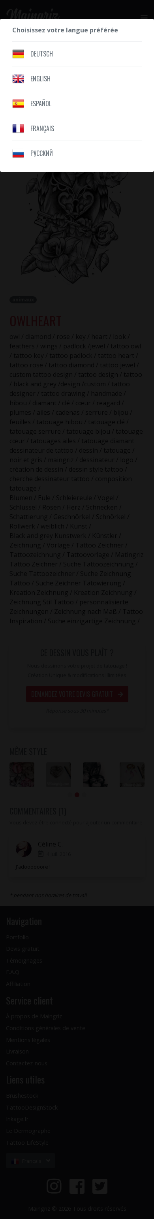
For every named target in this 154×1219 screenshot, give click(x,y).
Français (42, 128)
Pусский (41, 153)
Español (40, 103)
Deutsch (41, 53)
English (40, 78)
